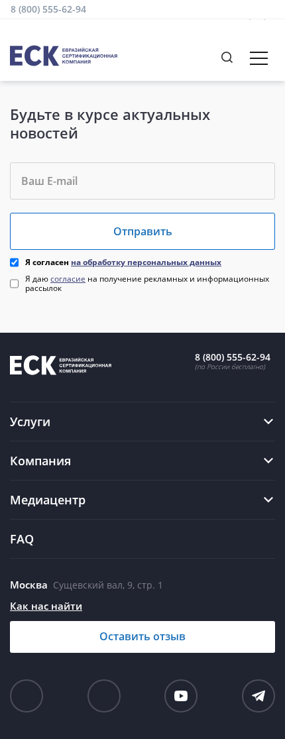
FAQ (22, 539)
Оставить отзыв (142, 636)
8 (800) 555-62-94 (48, 9)
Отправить (142, 231)
